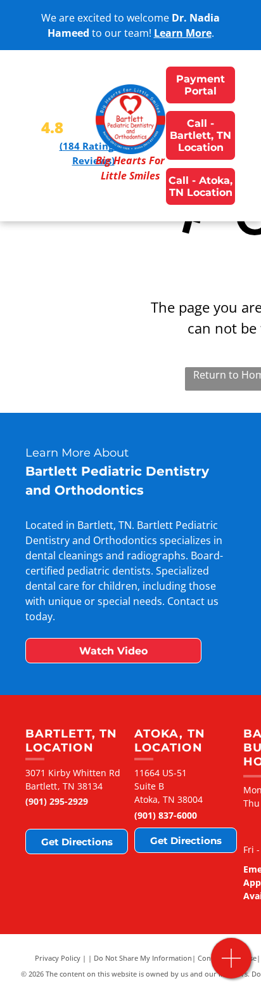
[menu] (19, 26)
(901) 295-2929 (56, 801)
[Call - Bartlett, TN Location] (231, 965)
